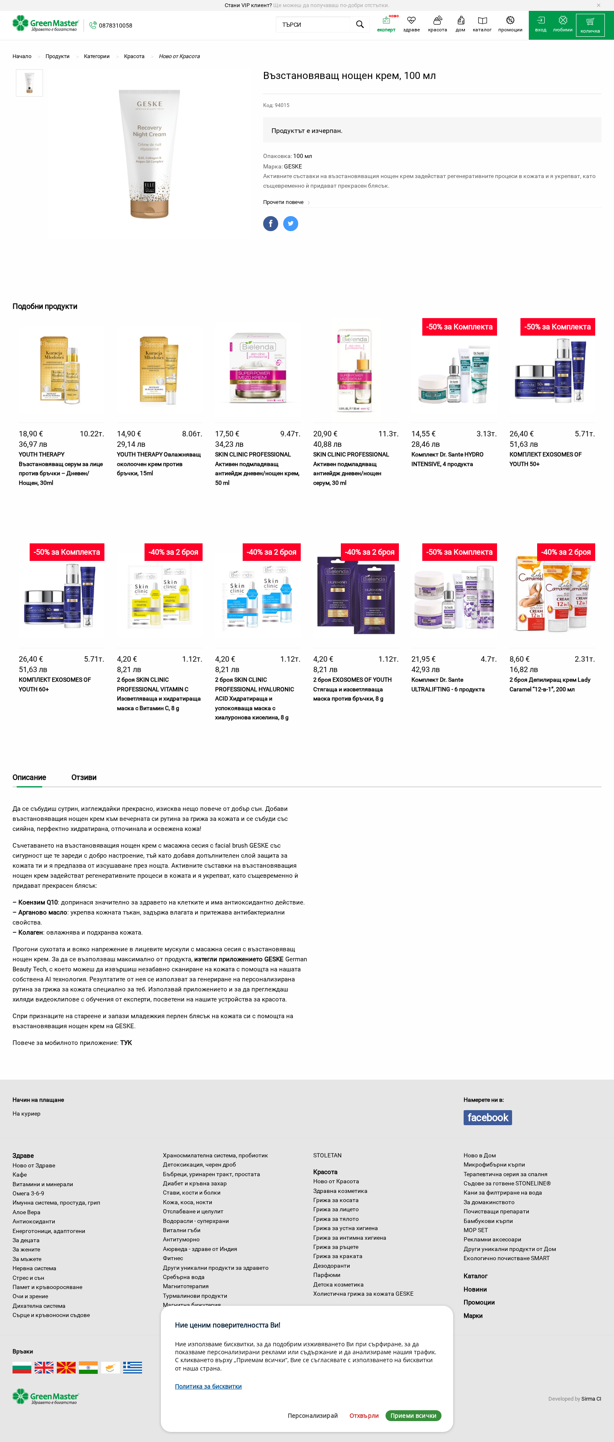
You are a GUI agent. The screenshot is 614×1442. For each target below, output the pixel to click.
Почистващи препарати (496, 1211)
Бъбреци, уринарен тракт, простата (211, 1174)
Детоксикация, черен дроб (199, 1164)
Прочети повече (284, 202)
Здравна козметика (340, 1190)
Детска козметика (338, 1284)
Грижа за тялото (336, 1218)
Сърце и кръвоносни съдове (51, 1315)
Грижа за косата (336, 1200)
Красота (325, 1171)
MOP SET (476, 1230)
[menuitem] (590, 25)
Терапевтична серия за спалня (506, 1174)
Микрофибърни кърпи (494, 1164)
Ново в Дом (480, 1155)
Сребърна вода (184, 1277)
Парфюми (326, 1274)
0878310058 (115, 25)
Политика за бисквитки (208, 1386)
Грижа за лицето (336, 1209)
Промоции (479, 1302)
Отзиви (83, 777)
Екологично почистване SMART (507, 1258)
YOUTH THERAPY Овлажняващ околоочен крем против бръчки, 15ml (159, 463)
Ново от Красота (336, 1181)
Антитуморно (181, 1239)
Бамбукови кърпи (488, 1221)
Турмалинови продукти (195, 1295)
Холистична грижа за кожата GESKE (363, 1293)
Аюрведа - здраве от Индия (200, 1249)
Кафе (20, 1174)
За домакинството (489, 1202)
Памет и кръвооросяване (47, 1287)
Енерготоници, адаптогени (49, 1231)
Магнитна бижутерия (192, 1305)
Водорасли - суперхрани (196, 1221)
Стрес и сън (28, 1277)
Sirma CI (591, 1399)
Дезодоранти (331, 1265)
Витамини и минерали (43, 1184)
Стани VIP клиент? (248, 5)
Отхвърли (364, 1415)
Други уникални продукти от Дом (510, 1249)
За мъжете (27, 1259)
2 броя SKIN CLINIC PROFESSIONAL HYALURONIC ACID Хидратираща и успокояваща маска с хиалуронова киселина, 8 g (254, 698)
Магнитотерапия (186, 1286)
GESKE (293, 166)
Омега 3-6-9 (28, 1193)
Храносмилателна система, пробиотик (215, 1155)
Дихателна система (39, 1305)
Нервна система (34, 1268)
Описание (29, 777)
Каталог (475, 1276)
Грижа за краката (338, 1256)
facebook (488, 1118)
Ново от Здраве (34, 1165)
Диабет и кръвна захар (195, 1183)
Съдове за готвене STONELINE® (507, 1183)
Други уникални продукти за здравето (216, 1267)
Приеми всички (413, 1415)
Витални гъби (181, 1230)
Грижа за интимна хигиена (349, 1237)
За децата (26, 1240)
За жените (26, 1249)
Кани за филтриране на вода (503, 1192)
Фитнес (173, 1258)
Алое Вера (27, 1212)
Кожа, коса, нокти (187, 1202)
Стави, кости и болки (192, 1192)
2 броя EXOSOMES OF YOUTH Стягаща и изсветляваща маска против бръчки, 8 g (352, 689)
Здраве (23, 1155)
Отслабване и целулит (193, 1211)
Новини (475, 1289)
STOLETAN (327, 1155)
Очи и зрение (30, 1296)
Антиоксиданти (34, 1221)
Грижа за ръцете (335, 1246)
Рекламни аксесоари (492, 1239)
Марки (473, 1316)
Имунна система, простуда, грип (56, 1202)
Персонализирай (313, 1415)
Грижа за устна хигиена (345, 1228)
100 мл (302, 156)
